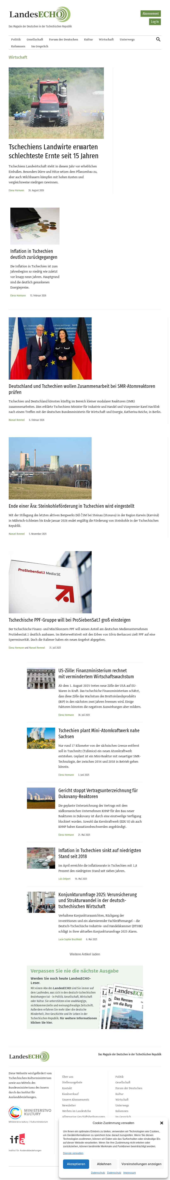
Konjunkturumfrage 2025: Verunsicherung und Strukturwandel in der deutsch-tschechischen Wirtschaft (97, 901)
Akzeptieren (76, 1164)
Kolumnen (18, 46)
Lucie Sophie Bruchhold (70, 939)
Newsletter (69, 1105)
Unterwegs (127, 39)
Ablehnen (104, 1164)
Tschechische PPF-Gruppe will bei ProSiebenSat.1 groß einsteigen (70, 620)
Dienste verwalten (73, 1153)
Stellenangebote (72, 1082)
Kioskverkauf (70, 1094)
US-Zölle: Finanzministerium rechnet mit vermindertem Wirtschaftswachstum (96, 674)
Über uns (67, 1076)
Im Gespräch (39, 46)
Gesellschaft (35, 39)
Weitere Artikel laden (85, 954)
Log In (155, 22)
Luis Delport (64, 878)
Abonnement (151, 14)
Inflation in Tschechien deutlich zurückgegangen (33, 254)
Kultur (88, 39)
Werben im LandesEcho (76, 1111)
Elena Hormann (16, 190)
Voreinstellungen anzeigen (141, 1164)
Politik (16, 39)
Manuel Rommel (17, 419)
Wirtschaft (106, 39)
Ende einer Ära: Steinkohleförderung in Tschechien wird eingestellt (71, 506)
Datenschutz (98, 1172)
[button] (162, 1123)
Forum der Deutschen (63, 39)
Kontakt (67, 1088)
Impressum (129, 1172)
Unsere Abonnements (75, 1099)
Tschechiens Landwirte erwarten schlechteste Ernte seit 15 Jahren (53, 151)
